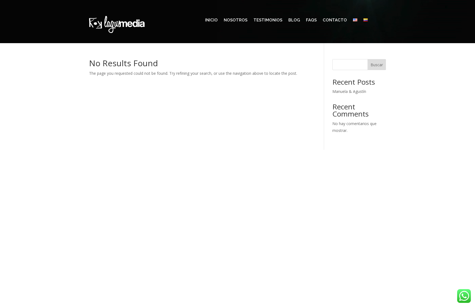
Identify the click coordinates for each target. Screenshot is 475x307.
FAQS (311, 20)
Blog (294, 20)
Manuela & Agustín (349, 91)
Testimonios (267, 20)
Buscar (377, 64)
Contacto (335, 20)
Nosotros (235, 20)
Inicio (211, 20)
